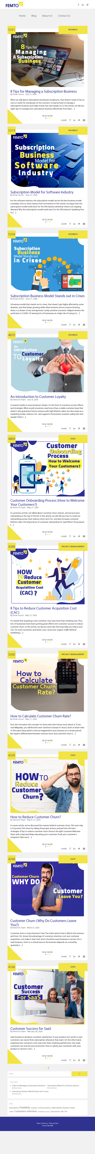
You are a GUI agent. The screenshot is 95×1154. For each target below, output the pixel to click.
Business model (68, 1108)
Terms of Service (42, 1123)
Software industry (44, 1108)
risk (62, 1112)
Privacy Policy (54, 1123)
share (64, 120)
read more (47, 116)
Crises (11, 1112)
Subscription (14, 1108)
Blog (33, 16)
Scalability (34, 1108)
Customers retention (25, 1111)
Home (22, 16)
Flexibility (24, 1107)
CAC (65, 1112)
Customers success (44, 1111)
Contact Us (64, 16)
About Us (47, 16)
